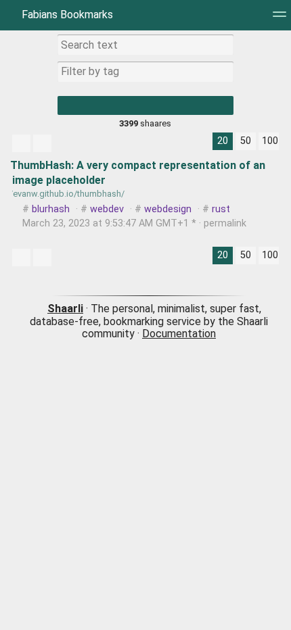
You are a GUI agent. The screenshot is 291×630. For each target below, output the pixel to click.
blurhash (51, 209)
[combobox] (145, 72)
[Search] (145, 105)
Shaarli (65, 308)
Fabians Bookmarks (66, 14)
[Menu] (279, 18)
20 (222, 141)
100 (270, 141)
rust (221, 209)
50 (245, 141)
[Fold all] (42, 144)
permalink (133, 223)
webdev (107, 209)
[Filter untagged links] (21, 144)
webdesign (168, 209)
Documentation (179, 333)
